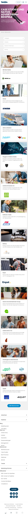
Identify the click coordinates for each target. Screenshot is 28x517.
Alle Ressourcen (14, 405)
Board (2, 445)
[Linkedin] (16, 493)
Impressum (19, 507)
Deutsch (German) (9, 45)
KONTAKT (18, 2)
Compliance (4, 484)
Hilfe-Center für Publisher (7, 476)
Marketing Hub (5, 426)
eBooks (3, 460)
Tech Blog (3, 428)
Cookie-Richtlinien (19, 504)
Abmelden (19, 505)
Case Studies (4, 452)
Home (2, 32)
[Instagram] (14, 493)
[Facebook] (11, 493)
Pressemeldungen (6, 440)
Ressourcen (7, 32)
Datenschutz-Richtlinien (9, 504)
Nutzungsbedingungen (10, 505)
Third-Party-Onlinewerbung (10, 507)
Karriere (3, 435)
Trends (3, 463)
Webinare (3, 457)
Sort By (6, 49)
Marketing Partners (6, 468)
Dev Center (4, 478)
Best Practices (4, 455)
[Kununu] (16, 496)
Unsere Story (4, 432)
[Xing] (14, 496)
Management (4, 443)
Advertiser (4, 415)
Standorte (3, 438)
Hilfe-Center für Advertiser (8, 473)
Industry (6, 42)
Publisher (3, 420)
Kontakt (14, 489)
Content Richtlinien (6, 481)
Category (6, 38)
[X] (11, 496)
